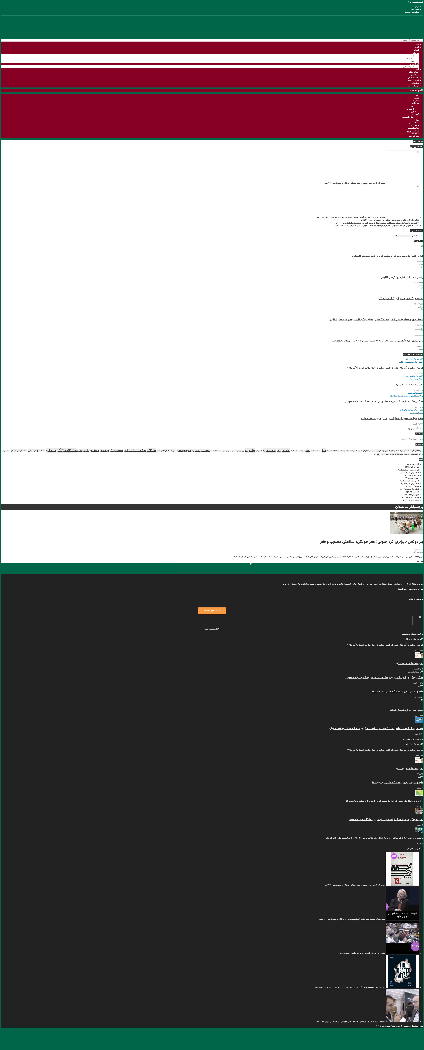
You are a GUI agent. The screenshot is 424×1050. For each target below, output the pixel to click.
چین (412, 61)
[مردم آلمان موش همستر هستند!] (419, 704)
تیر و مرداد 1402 (413, 467)
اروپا (421, 396)
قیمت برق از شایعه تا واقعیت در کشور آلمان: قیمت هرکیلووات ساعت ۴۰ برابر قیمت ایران (376, 728)
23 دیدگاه (419, 755)
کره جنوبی (410, 58)
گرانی (417, 69)
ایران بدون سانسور (411, 362)
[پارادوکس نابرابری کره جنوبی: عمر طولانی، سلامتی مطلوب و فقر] (406, 533)
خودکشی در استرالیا (339, 451)
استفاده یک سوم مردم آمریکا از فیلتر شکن (400, 298)
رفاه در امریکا (294, 451)
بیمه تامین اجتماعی (385, 451)
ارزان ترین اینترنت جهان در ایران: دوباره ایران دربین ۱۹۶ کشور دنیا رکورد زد (384, 801)
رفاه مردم (250, 450)
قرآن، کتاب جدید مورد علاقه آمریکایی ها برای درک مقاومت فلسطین (387, 256)
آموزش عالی (414, 64)
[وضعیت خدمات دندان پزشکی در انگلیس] (419, 271)
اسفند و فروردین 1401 (411, 472)
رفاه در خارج (269, 450)
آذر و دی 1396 (413, 492)
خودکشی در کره (330, 451)
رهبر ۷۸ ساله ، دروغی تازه (409, 385)
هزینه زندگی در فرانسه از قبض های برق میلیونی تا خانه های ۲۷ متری (386, 819)
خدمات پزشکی (414, 72)
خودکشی (346, 451)
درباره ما (416, 6)
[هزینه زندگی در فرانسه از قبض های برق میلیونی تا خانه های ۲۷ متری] (419, 813)
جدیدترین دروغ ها (416, 379)
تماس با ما (415, 9)
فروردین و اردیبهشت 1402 (409, 470)
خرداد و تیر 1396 (413, 500)
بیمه (393, 451)
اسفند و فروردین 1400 (411, 483)
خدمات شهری (414, 75)
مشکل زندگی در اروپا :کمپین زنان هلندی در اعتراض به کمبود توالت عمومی (384, 402)
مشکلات (151, 450)
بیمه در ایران (374, 451)
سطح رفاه (415, 83)
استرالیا (416, 50)
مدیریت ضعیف (169, 450)
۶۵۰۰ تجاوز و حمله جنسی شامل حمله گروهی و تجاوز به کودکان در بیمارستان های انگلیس (376, 320)
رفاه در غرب (258, 451)
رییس (242, 451)
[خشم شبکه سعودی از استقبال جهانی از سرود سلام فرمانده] (411, 410)
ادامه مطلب (419, 561)
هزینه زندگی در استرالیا (396, 454)
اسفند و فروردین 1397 (411, 489)
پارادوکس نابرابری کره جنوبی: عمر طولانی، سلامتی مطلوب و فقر (371, 542)
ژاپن (412, 55)
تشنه (351, 451)
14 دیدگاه (420, 774)
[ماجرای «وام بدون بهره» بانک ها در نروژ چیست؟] (420, 686)
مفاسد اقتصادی (413, 77)
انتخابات (397, 451)
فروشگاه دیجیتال (413, 86)
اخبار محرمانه (414, 450)
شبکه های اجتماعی (412, 12)
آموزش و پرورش (413, 80)
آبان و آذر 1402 (413, 464)
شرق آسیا (415, 53)
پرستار (378, 454)
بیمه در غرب (366, 451)
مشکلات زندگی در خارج (61, 450)
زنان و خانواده (403, 396)
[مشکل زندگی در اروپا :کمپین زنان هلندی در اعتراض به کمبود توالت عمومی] (415, 393)
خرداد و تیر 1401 (413, 478)
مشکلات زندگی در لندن (19, 450)
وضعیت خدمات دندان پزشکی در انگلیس (402, 277)
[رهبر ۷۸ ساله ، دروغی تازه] (414, 376)
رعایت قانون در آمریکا (316, 451)
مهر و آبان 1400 (413, 486)
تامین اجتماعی (357, 451)
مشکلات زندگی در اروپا (135, 450)
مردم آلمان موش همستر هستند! (406, 710)
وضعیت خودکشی (385, 454)
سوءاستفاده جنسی (215, 451)
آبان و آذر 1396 (413, 494)
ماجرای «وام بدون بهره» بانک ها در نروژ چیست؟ (397, 692)
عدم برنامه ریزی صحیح (187, 450)
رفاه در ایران (283, 450)
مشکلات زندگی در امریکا (87, 450)
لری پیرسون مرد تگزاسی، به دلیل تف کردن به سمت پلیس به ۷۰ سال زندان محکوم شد (377, 341)
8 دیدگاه (420, 788)
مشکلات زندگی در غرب (36, 450)
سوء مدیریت (204, 450)
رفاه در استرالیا (302, 451)
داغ (324, 450)
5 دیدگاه (420, 806)
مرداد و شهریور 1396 (411, 497)
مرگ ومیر (160, 451)
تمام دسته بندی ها (416, 235)
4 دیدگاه (420, 843)
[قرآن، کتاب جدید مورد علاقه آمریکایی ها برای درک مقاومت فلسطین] (419, 250)
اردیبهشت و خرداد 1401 (410, 481)
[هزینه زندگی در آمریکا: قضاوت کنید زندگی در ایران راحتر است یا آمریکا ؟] (414, 359)
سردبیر (420, 264)
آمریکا (417, 47)
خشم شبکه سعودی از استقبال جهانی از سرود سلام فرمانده (392, 418)
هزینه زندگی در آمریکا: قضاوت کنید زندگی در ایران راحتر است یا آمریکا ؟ (385, 368)
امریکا (401, 451)
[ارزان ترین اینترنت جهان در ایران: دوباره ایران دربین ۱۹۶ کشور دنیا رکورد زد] (419, 795)
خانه (417, 44)
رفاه (308, 451)
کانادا (375, 454)
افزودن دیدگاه (418, 552)
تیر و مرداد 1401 (413, 475)
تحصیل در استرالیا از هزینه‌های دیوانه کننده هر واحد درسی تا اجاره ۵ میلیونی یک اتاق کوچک (374, 838)
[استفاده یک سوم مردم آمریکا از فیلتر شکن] (419, 292)
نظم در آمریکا (407, 454)
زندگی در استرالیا (226, 451)
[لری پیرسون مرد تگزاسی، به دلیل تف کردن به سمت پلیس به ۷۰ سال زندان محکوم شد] (419, 335)
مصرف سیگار (414, 454)
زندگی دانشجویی (408, 66)
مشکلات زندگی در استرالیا (111, 450)
